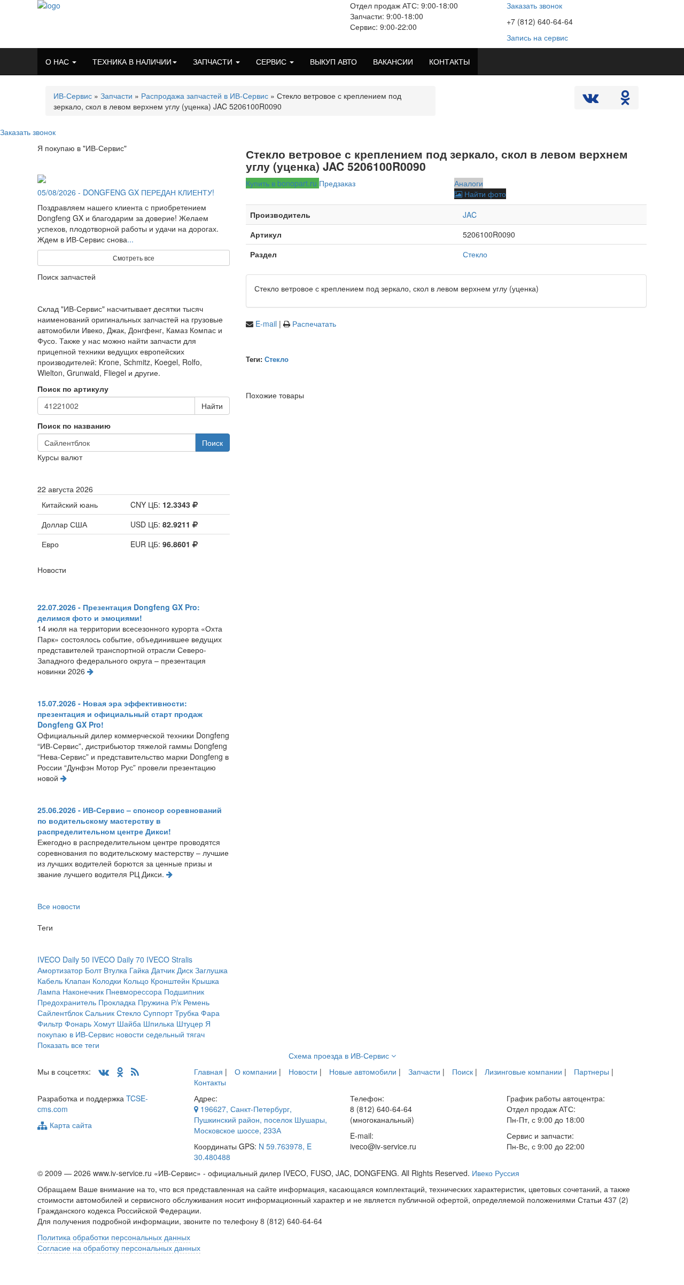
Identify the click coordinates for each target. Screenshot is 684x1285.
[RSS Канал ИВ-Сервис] (135, 1071)
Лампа (48, 991)
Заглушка (211, 970)
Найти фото (484, 193)
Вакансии (393, 61)
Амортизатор (60, 970)
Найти (212, 405)
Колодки (106, 980)
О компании (256, 1071)
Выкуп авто (333, 61)
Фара (210, 1012)
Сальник (99, 1012)
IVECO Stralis (169, 959)
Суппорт (158, 1012)
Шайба (129, 1023)
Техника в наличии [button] (132, 61)
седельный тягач (175, 1034)
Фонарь (78, 1023)
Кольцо (136, 980)
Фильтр (50, 1023)
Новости (303, 1071)
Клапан (77, 980)
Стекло (475, 254)
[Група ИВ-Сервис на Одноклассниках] (119, 1071)
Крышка (205, 980)
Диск (185, 970)
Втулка (115, 970)
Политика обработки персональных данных (113, 1237)
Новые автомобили (363, 1071)
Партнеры (591, 1071)
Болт (93, 970)
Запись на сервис (537, 37)
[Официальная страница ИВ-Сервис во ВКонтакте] (591, 99)
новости (130, 1034)
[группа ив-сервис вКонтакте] (103, 1071)
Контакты (210, 1082)
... (130, 239)
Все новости (58, 906)
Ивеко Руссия (495, 1173)
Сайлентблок (60, 1012)
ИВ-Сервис (72, 95)
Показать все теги (68, 1044)
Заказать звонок (534, 5)
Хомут (104, 1023)
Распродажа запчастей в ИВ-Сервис (204, 95)
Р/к (176, 1002)
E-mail (267, 323)
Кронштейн (170, 980)
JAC (470, 214)
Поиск (212, 442)
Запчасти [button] (214, 61)
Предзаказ (337, 183)
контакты (449, 61)
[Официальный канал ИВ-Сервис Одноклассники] (625, 99)
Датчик (163, 970)
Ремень (196, 1002)
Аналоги (468, 183)
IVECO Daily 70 (118, 959)
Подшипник (184, 991)
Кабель (50, 980)
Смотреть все (133, 257)
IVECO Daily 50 (63, 959)
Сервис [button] (272, 61)
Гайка (139, 970)
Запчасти (116, 95)
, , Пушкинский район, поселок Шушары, (260, 1119)
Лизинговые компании (523, 1071)
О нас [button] (58, 61)
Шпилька (158, 1023)
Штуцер (189, 1023)
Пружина (153, 1002)
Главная (208, 1071)
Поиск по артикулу (72, 388)
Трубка (187, 1012)
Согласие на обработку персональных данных (118, 1247)
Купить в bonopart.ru (282, 183)
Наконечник (83, 991)
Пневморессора (134, 991)
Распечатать (314, 323)
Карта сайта (70, 1125)
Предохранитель (66, 1002)
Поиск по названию (74, 425)
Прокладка (117, 1002)
